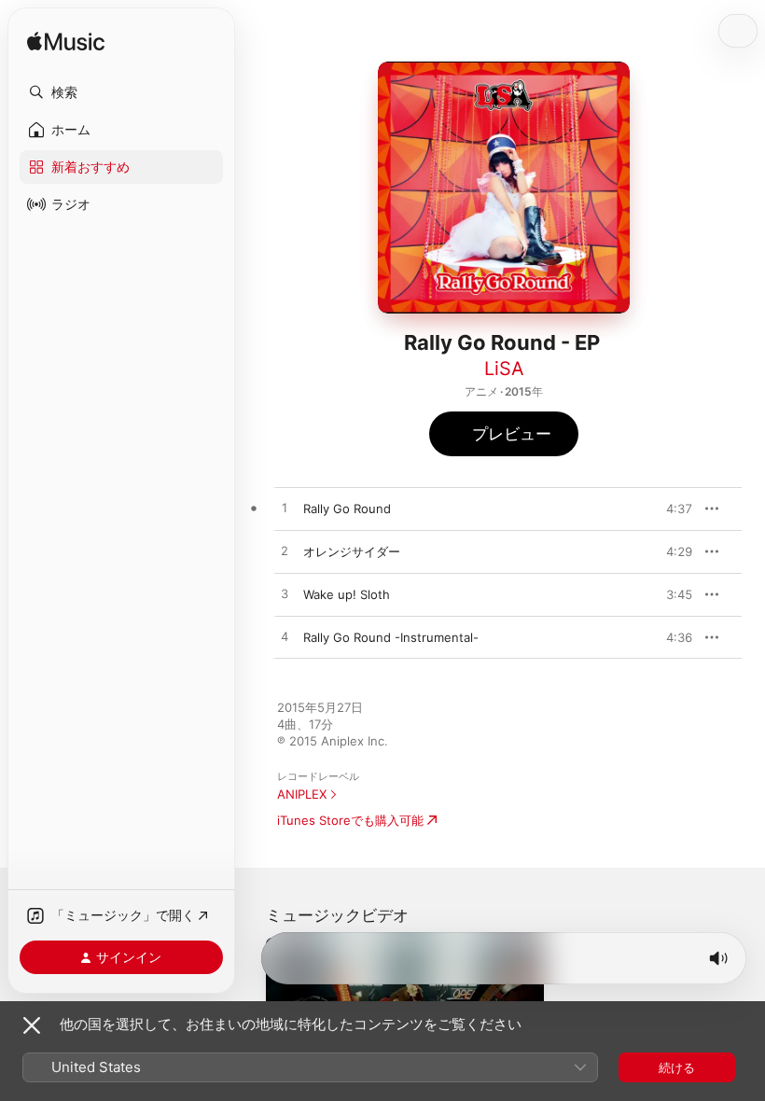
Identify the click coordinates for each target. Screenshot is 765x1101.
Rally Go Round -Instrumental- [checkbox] (391, 637)
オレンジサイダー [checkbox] (351, 551)
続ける (677, 1067)
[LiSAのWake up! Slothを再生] (284, 594)
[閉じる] (31, 1025)
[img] (65, 42)
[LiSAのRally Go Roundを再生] (284, 508)
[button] (121, 92)
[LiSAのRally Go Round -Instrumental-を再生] (284, 637)
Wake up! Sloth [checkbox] (346, 594)
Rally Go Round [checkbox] (347, 508)
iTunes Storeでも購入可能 (350, 820)
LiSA (504, 368)
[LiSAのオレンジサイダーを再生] (284, 551)
